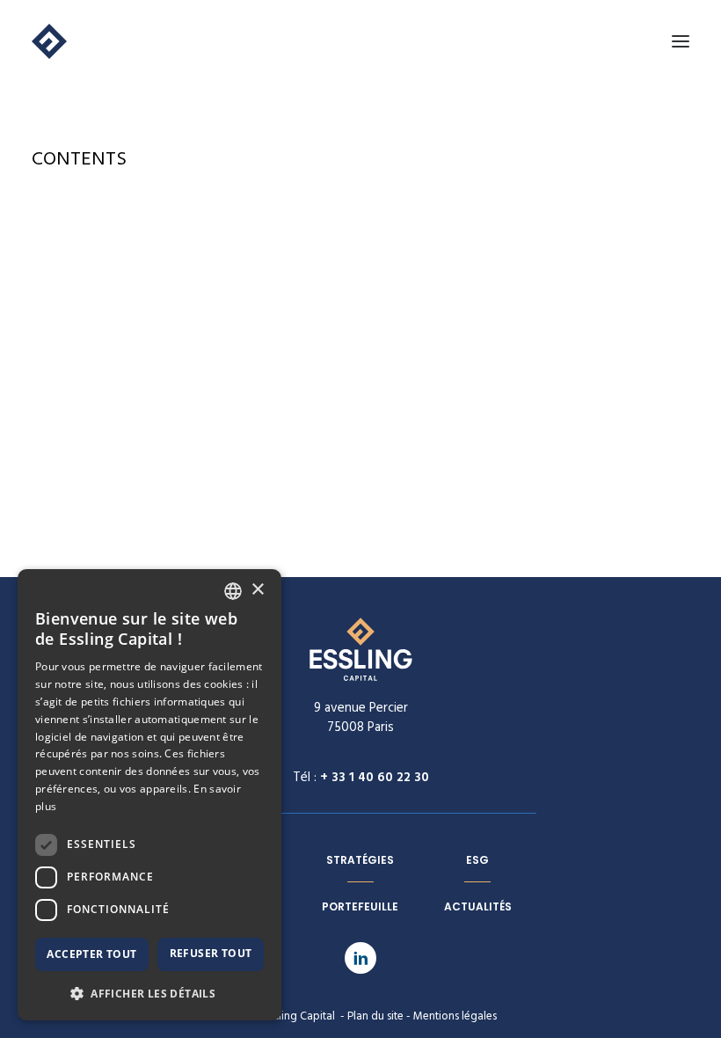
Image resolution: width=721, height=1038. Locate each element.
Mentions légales (455, 1016)
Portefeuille (360, 906)
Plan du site (375, 1016)
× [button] (257, 589)
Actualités (478, 906)
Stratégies (360, 859)
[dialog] (149, 794)
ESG (477, 859)
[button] (149, 993)
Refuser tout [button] (211, 953)
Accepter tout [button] (91, 954)
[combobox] (233, 591)
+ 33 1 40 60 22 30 (374, 777)
